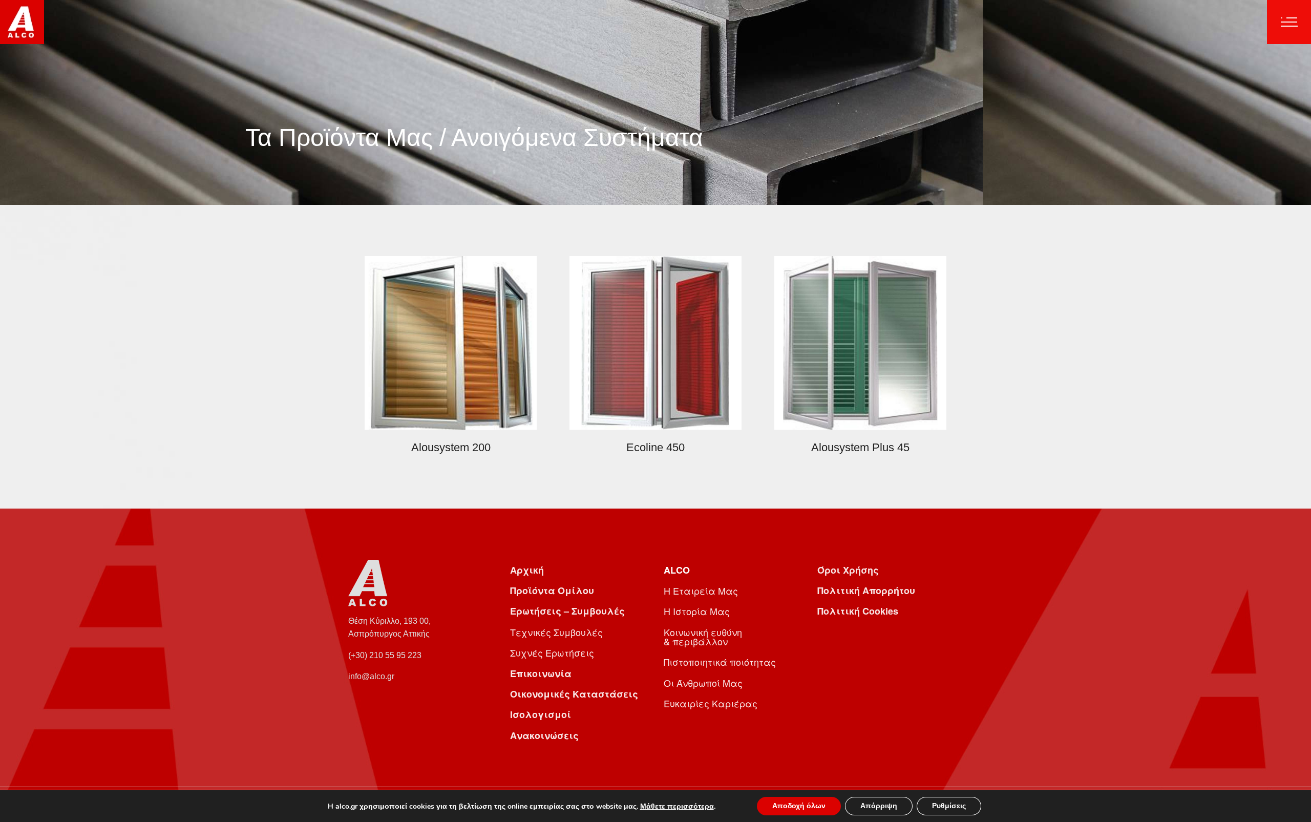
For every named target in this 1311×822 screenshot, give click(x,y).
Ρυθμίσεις (949, 806)
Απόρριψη (878, 806)
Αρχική (527, 570)
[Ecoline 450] (655, 342)
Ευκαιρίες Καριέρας (710, 703)
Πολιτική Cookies (857, 611)
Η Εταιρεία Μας (701, 590)
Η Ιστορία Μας (697, 611)
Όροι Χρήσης (848, 570)
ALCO (677, 570)
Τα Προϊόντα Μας (339, 137)
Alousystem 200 (451, 447)
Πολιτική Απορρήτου (866, 590)
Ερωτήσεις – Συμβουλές (567, 611)
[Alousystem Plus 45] (860, 342)
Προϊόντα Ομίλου (552, 590)
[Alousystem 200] (451, 342)
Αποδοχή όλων (799, 806)
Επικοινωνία (541, 673)
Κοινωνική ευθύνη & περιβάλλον (703, 636)
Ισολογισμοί (540, 714)
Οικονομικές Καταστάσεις (574, 694)
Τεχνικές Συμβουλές (556, 632)
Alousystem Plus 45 (860, 447)
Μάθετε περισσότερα (677, 806)
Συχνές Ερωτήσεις (552, 652)
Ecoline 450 (655, 447)
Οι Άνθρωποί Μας (703, 682)
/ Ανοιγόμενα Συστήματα (571, 137)
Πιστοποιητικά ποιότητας (720, 661)
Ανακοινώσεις (544, 735)
